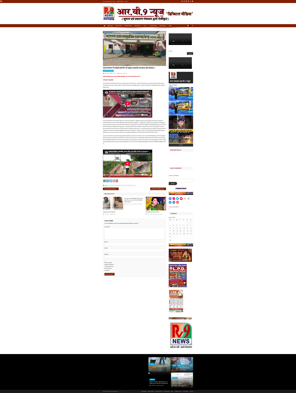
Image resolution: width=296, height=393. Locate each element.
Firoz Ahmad (161, 370)
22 (187, 231)
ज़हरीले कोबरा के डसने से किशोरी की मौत (180, 368)
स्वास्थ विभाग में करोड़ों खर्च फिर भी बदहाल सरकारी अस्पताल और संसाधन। (122, 185)
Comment (107, 226)
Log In (126, 1)
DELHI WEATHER (181, 159)
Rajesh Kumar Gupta (137, 204)
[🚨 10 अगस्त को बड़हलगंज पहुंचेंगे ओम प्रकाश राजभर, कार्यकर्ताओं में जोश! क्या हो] (181, 108)
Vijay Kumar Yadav (158, 214)
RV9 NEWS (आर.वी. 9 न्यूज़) (180, 81)
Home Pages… (162, 25)
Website (106, 254)
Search (170, 51)
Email (106, 248)
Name (106, 241)
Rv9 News (114, 73)
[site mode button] (188, 25)
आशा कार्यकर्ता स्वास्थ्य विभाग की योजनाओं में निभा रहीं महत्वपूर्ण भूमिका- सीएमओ (112, 189)
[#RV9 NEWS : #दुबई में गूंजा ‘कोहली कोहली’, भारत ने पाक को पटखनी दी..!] (181, 136)
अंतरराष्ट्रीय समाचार (128, 25)
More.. (145, 25)
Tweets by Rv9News (174, 175)
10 (170, 228)
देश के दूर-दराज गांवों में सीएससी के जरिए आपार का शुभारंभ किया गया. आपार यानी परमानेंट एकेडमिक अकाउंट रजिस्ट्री (133, 200)
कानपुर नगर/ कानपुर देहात (108, 70)
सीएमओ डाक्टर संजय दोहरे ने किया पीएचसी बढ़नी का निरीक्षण (158, 367)
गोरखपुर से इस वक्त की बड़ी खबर (109, 212)
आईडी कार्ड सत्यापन (120, 1)
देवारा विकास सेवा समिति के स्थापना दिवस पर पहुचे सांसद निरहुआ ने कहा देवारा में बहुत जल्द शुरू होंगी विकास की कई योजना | (158, 189)
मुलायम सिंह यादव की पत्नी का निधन (152, 212)
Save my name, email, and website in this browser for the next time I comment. (109, 266)
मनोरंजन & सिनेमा (118, 25)
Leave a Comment (123, 73)
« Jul (170, 240)
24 (170, 233)
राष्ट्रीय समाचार (137, 25)
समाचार (170, 25)
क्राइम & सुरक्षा (110, 25)
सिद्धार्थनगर (152, 364)
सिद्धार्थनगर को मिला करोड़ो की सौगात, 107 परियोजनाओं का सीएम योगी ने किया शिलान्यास (159, 382)
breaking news (153, 25)
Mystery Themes (121, 391)
